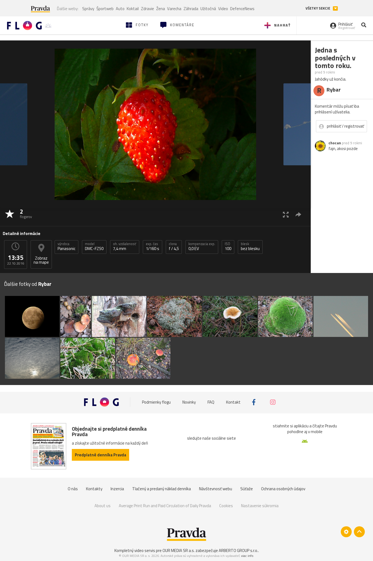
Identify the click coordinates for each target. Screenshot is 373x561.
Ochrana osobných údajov (283, 489)
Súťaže (246, 489)
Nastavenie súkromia (260, 506)
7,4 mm (124, 246)
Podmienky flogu (156, 402)
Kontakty (94, 489)
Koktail (133, 8)
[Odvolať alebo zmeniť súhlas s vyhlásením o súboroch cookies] (346, 531)
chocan (334, 143)
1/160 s (152, 246)
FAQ (211, 402)
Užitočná (208, 8)
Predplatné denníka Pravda (100, 455)
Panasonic (66, 246)
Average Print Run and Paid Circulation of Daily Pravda (165, 506)
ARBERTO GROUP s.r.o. (238, 550)
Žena (160, 8)
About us (102, 506)
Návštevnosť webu (215, 489)
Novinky (189, 402)
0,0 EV (201, 246)
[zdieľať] (298, 214)
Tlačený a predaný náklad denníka (161, 489)
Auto (120, 8)
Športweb (105, 8)
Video (223, 8)
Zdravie (147, 8)
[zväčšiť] (286, 214)
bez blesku (250, 246)
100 (228, 246)
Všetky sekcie (318, 8)
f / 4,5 (174, 246)
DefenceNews (242, 8)
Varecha (174, 8)
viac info (247, 555)
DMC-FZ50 (94, 246)
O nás (73, 489)
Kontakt (233, 402)
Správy (88, 8)
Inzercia (117, 489)
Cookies (226, 506)
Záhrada (190, 8)
